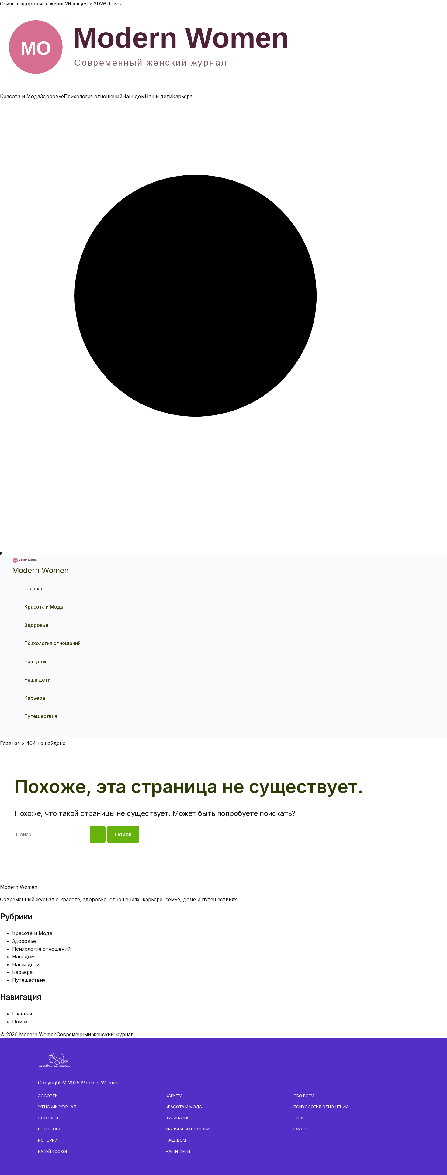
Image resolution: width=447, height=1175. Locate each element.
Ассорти (48, 1095)
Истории (47, 1140)
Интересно (50, 1128)
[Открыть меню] (223, 553)
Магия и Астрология (189, 1128)
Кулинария (177, 1117)
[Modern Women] (223, 88)
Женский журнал (57, 1106)
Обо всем (303, 1095)
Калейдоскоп (53, 1151)
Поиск (114, 4)
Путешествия (40, 716)
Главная (33, 589)
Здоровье (52, 96)
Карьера (182, 96)
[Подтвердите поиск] (98, 834)
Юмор (299, 1128)
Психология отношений (93, 96)
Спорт (300, 1117)
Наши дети (158, 96)
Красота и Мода (20, 96)
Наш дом (133, 96)
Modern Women (40, 570)
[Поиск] (223, 545)
